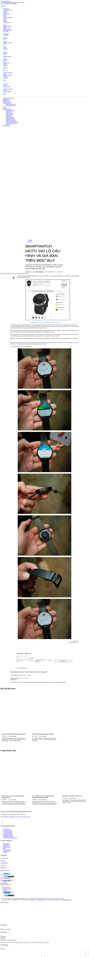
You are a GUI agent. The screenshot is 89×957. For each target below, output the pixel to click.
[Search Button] (1, 6)
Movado (5, 67)
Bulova (5, 27)
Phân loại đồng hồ (7, 109)
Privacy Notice (62, 682)
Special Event (6, 125)
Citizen (4, 38)
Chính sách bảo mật (7, 791)
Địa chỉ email (13, 678)
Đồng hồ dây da (9, 116)
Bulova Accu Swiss (7, 30)
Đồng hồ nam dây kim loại (12, 121)
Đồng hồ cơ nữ (9, 114)
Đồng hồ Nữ (6, 100)
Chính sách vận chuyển (8, 796)
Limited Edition (6, 812)
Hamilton (5, 52)
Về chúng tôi (6, 790)
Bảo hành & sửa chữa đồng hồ (10, 799)
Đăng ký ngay (14, 679)
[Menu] (1, 5)
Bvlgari (5, 18)
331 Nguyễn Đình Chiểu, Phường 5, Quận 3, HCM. (12, 2)
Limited (5, 108)
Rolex (4, 15)
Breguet (5, 25)
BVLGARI (5, 31)
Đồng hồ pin (9, 115)
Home (30, 240)
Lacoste (5, 58)
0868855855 (3, 829)
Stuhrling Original (7, 75)
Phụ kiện (5, 21)
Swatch (5, 76)
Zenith (4, 16)
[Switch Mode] (2, 5)
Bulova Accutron (7, 28)
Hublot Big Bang (7, 850)
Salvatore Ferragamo (7, 72)
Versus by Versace (7, 91)
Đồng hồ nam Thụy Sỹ (11, 104)
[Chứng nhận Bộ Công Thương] (6, 855)
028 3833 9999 (12, 778)
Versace (5, 90)
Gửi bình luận (63, 660)
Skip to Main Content (5, 1)
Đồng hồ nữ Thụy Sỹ (11, 105)
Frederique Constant (7, 42)
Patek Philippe (6, 13)
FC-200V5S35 (6, 852)
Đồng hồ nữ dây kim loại (11, 123)
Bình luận (32, 658)
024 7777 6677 (27, 778)
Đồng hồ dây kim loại (11, 120)
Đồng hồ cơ (8, 111)
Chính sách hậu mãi (7, 795)
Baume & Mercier (7, 26)
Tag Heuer (5, 84)
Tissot (4, 85)
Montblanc (5, 65)
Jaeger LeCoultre (7, 56)
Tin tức (30, 241)
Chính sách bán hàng (8, 794)
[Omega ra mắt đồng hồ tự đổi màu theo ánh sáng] (14, 701)
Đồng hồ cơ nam (9, 113)
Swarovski (5, 77)
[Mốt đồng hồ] (74, 743)
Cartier (4, 20)
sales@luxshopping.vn (67, 861)
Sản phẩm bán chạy (10, 110)
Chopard (5, 11)
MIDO (4, 64)
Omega (5, 12)
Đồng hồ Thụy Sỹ (7, 103)
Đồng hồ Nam (6, 99)
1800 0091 (5, 778)
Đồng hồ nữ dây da (10, 119)
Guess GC (5, 48)
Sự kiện (5, 813)
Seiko (4, 74)
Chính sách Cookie (7, 792)
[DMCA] (8, 857)
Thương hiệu (6, 8)
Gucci (4, 46)
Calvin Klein (6, 33)
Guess (4, 47)
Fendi (4, 41)
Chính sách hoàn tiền (8, 797)
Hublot (4, 53)
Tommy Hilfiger (6, 86)
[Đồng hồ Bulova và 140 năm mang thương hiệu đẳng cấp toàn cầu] (14, 744)
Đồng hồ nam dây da (10, 118)
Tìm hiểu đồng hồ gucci (8, 853)
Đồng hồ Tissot (6, 842)
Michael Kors (6, 62)
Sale (4, 106)
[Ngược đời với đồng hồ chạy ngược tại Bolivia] (44, 701)
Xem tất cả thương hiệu (8, 98)
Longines (5, 60)
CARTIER (5, 35)
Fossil (4, 43)
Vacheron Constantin (8, 17)
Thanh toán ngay (4, 906)
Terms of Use (26, 682)
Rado (4, 80)
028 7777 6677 (19, 778)
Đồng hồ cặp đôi (7, 101)
